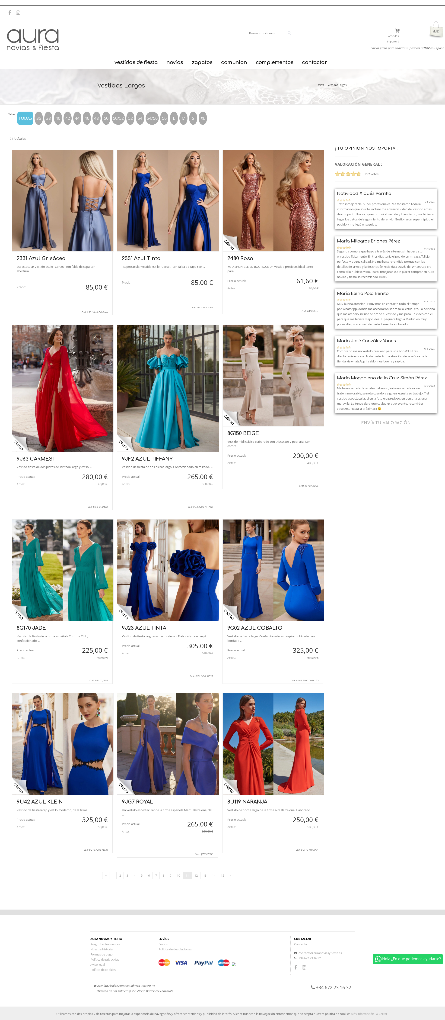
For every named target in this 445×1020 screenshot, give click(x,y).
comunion (234, 62)
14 (213, 875)
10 (178, 875)
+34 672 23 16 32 (310, 958)
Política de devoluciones (175, 949)
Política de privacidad (105, 959)
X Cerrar (381, 1014)
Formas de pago (101, 954)
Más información (362, 1014)
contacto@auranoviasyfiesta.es (320, 953)
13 (205, 875)
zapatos (202, 62)
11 (187, 875)
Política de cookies (103, 970)
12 (196, 875)
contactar (314, 62)
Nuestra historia (101, 949)
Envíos (163, 944)
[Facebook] (11, 12)
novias (174, 62)
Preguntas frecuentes (105, 944)
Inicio (321, 85)
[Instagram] (19, 12)
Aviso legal (97, 964)
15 (222, 875)
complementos (274, 62)
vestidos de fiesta (136, 62)
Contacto (300, 944)
